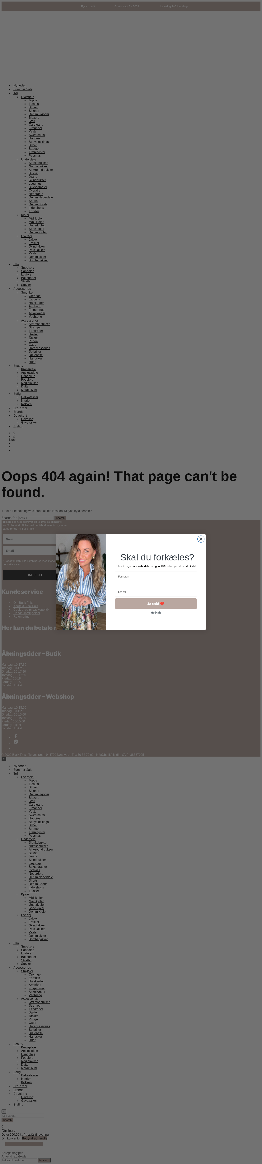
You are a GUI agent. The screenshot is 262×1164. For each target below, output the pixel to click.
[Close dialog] (201, 539)
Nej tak (156, 612)
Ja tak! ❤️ (156, 603)
